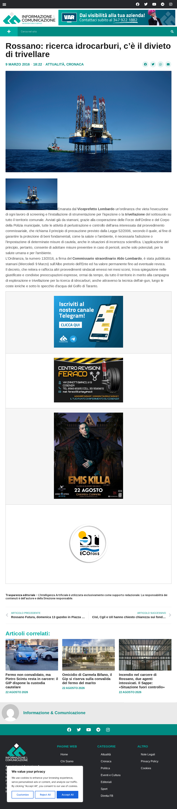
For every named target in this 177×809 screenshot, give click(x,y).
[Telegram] (162, 4)
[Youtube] (154, 4)
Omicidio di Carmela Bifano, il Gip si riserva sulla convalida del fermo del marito (87, 679)
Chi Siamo (66, 761)
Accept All (67, 794)
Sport (104, 788)
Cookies (146, 768)
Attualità (54, 64)
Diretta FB (107, 795)
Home (64, 754)
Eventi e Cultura (110, 775)
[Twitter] (145, 4)
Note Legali (148, 754)
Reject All (45, 794)
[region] (45, 784)
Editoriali (106, 782)
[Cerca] (172, 31)
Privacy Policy (149, 761)
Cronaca (75, 64)
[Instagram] (170, 4)
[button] (4, 4)
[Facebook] (137, 4)
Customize (23, 794)
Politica (105, 768)
